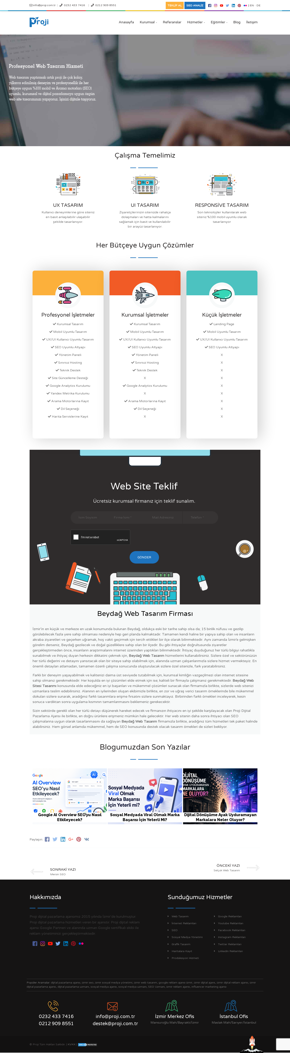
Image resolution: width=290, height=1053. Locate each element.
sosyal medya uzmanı (132, 986)
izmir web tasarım (145, 982)
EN (252, 5)
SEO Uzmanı (156, 986)
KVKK (72, 1044)
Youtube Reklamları (230, 923)
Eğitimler (219, 22)
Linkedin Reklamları (230, 951)
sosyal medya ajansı (104, 986)
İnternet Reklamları (184, 923)
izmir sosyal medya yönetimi (113, 982)
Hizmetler (196, 22)
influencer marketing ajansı (209, 986)
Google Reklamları (230, 916)
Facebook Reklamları (231, 930)
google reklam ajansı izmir (175, 982)
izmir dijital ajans (204, 982)
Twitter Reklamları (229, 944)
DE (258, 5)
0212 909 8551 (105, 5)
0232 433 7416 (74, 5)
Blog (236, 22)
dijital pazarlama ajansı (65, 982)
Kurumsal (148, 22)
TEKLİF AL (175, 5)
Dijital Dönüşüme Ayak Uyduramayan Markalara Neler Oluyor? (220, 817)
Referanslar (172, 22)
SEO (175, 930)
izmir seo (88, 982)
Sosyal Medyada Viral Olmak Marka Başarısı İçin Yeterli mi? (145, 817)
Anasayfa (126, 22)
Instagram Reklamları (232, 937)
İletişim (252, 22)
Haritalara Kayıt (182, 951)
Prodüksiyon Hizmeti (185, 958)
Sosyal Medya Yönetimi (187, 937)
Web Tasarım (180, 916)
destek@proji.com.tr (115, 1024)
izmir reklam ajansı (178, 986)
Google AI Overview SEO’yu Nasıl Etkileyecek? (70, 817)
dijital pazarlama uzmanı (73, 986)
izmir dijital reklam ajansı (232, 982)
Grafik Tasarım (181, 944)
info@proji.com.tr (44, 5)
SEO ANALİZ (194, 5)
